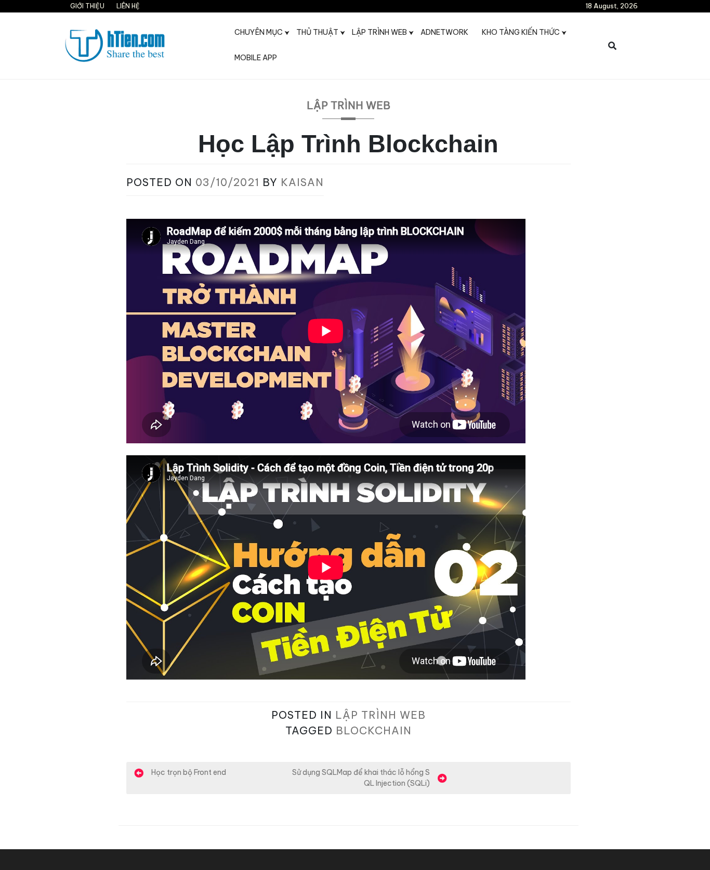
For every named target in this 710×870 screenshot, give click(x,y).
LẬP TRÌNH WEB (379, 32)
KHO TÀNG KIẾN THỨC (521, 32)
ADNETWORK (444, 32)
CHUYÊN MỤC (258, 32)
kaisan (302, 182)
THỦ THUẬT (317, 32)
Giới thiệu (87, 6)
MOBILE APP (255, 57)
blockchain (374, 730)
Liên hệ (128, 6)
